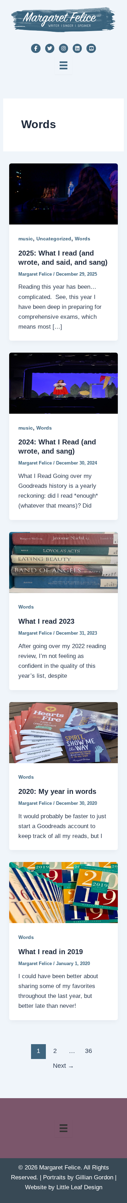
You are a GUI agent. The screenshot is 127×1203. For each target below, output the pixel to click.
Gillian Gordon (94, 1177)
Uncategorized (53, 238)
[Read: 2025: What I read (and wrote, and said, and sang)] (63, 193)
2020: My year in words (57, 791)
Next (63, 1065)
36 (88, 1050)
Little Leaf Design (79, 1187)
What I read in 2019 (50, 952)
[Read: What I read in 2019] (63, 892)
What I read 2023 (46, 621)
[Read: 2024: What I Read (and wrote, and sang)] (63, 382)
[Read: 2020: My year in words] (63, 732)
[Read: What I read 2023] (63, 562)
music (25, 238)
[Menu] (63, 65)
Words (82, 238)
